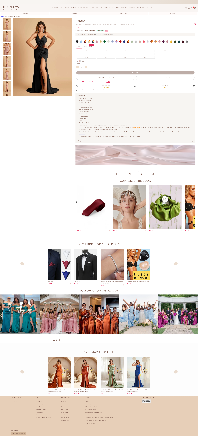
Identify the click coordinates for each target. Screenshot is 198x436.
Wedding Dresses (40, 415)
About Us (63, 401)
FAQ (79, 141)
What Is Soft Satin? (90, 423)
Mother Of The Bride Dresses (43, 417)
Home (2, 16)
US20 (165, 54)
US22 (184, 54)
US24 (86, 57)
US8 (165, 50)
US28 (125, 57)
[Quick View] (109, 230)
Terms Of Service (65, 415)
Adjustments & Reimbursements (93, 412)
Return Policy (64, 409)
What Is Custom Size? (91, 406)
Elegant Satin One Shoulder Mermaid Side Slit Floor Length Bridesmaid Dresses (138, 390)
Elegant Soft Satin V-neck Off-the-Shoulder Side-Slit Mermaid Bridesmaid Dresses (112, 390)
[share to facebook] (129, 174)
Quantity (78, 63)
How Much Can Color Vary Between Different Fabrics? (99, 417)
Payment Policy (65, 417)
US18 (145, 54)
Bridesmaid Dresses (41, 409)
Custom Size (88, 46)
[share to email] (117, 174)
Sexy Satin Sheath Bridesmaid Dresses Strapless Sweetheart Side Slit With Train (58, 390)
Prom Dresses (39, 412)
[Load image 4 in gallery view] (7, 62)
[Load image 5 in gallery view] (7, 74)
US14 (106, 54)
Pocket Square (51, 281)
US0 (86, 50)
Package (87, 401)
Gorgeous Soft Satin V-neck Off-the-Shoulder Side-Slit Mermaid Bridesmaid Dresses (85, 390)
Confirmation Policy (90, 409)
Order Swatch (184, 38)
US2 (106, 50)
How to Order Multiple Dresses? (93, 415)
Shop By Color (39, 401)
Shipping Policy (65, 406)
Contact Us (14, 404)
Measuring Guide (89, 404)
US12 (86, 54)
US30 (145, 57)
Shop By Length (40, 404)
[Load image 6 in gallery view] (7, 87)
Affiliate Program (65, 420)
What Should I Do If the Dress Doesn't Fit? (96, 420)
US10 (184, 50)
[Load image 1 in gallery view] (7, 24)
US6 (145, 50)
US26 (106, 57)
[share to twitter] (141, 174)
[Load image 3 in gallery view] (7, 49)
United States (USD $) (18, 433)
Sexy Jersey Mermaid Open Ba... (12, 16)
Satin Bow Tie (77, 281)
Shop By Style (39, 406)
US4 (125, 50)
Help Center (14, 401)
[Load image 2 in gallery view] (7, 36)
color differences (102, 131)
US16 (125, 54)
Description (81, 95)
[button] (186, 8)
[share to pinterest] (153, 174)
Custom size (137, 127)
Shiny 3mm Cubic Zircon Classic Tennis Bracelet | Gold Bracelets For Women (112, 282)
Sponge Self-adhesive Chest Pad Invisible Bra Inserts (138, 281)
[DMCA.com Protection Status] (146, 402)
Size (79, 46)
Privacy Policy (64, 412)
